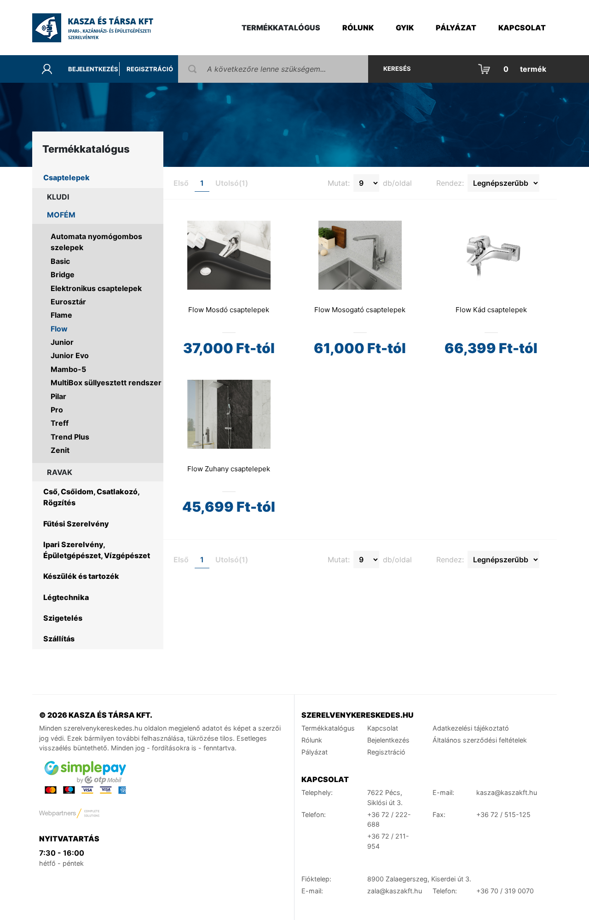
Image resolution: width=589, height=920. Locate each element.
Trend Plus (70, 436)
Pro (57, 409)
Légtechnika (66, 597)
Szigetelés (62, 618)
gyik (405, 27)
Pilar (58, 396)
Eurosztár (68, 301)
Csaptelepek (66, 177)
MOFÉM (61, 214)
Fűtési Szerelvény (76, 523)
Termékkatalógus (328, 728)
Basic (60, 261)
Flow (59, 328)
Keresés (397, 68)
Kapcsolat (522, 27)
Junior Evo (70, 355)
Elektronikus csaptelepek (96, 288)
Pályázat (456, 27)
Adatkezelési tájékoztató (471, 728)
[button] (513, 69)
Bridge (63, 274)
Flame (61, 315)
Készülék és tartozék (81, 576)
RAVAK (59, 472)
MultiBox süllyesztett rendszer (106, 382)
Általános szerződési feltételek (480, 740)
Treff (60, 423)
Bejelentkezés (93, 69)
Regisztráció (150, 69)
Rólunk (358, 27)
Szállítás (59, 638)
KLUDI (58, 196)
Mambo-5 (68, 369)
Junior (62, 342)
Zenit (60, 450)
